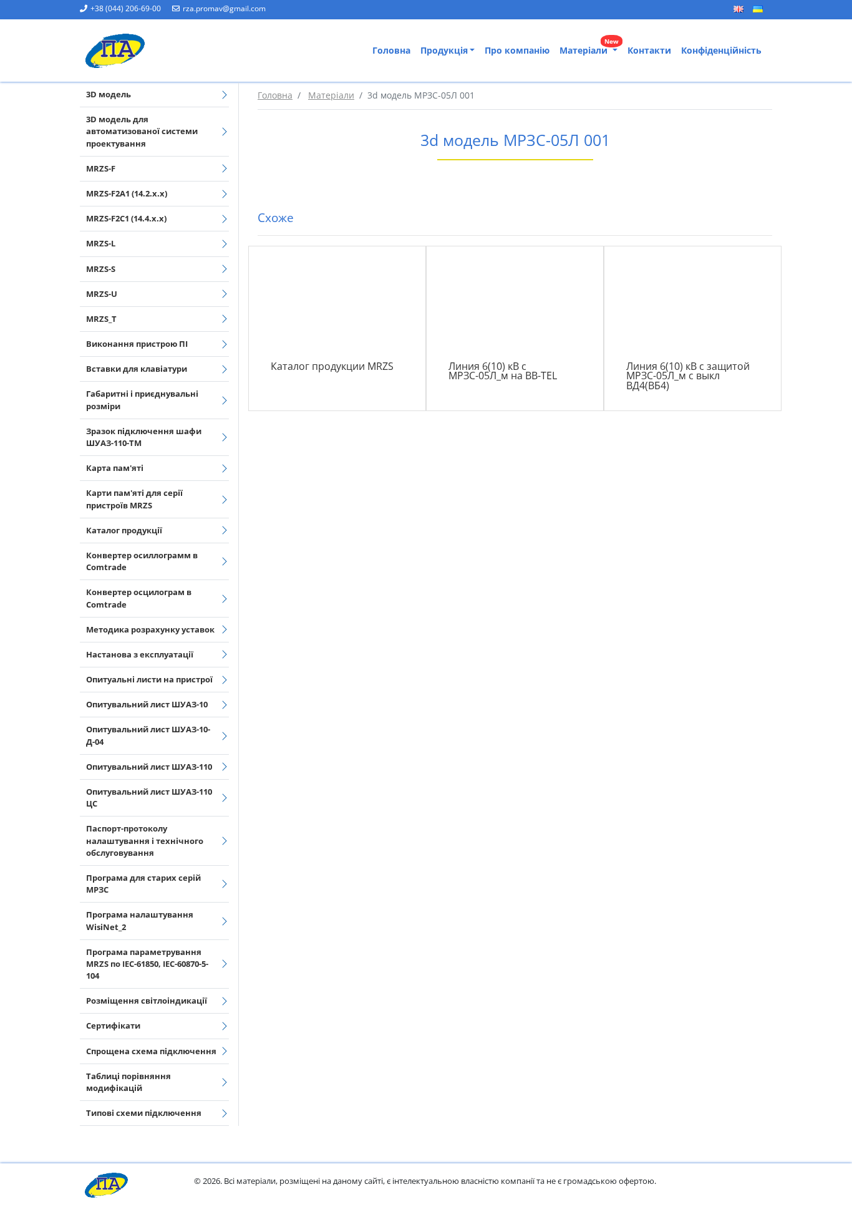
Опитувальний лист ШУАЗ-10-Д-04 (148, 735)
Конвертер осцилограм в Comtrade (138, 597)
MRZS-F (100, 168)
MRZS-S (100, 268)
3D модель (108, 94)
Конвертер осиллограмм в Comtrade (142, 561)
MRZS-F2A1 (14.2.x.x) (126, 193)
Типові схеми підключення (143, 1112)
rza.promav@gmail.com (224, 8)
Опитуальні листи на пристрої (149, 679)
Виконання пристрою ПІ (137, 343)
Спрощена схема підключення (151, 1051)
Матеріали (589, 47)
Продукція (444, 50)
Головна (391, 50)
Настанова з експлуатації (139, 654)
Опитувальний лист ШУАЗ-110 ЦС (149, 797)
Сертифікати (113, 1025)
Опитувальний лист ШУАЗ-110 (149, 766)
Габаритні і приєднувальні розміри (142, 399)
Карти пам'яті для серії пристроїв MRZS (134, 498)
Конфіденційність (721, 50)
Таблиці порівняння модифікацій (128, 1081)
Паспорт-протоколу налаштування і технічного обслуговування (144, 840)
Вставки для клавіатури (136, 368)
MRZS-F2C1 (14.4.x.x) (126, 218)
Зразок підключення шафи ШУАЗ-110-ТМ (143, 436)
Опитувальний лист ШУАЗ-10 (147, 704)
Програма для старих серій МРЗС (143, 883)
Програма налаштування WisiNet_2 (139, 920)
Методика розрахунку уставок (150, 629)
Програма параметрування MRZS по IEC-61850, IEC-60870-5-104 (147, 963)
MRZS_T (101, 318)
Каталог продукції (124, 530)
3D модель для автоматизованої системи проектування (142, 131)
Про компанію (517, 50)
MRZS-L (100, 243)
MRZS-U (101, 293)
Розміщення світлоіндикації (146, 1000)
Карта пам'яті (114, 467)
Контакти (649, 50)
